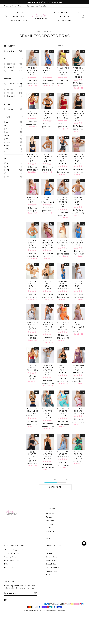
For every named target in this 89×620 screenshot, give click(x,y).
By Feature (65, 20)
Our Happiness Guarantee (37, 6)
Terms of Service (52, 567)
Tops (47, 535)
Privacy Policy (51, 560)
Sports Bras (50, 531)
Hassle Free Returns (11, 560)
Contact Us (8, 567)
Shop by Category (65, 12)
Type (6, 59)
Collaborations (51, 557)
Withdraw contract (53, 571)
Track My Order (10, 6)
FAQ (5, 564)
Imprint (48, 575)
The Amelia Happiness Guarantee (17, 550)
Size (6, 158)
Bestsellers (18, 12)
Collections (47, 32)
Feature (7, 78)
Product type (10, 46)
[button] (84, 543)
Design (7, 104)
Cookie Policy (51, 564)
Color (7, 117)
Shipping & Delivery (11, 553)
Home (39, 32)
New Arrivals (18, 20)
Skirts (48, 538)
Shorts (48, 528)
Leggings (49, 524)
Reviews (21, 6)
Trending (19, 16)
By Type (65, 16)
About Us (49, 550)
